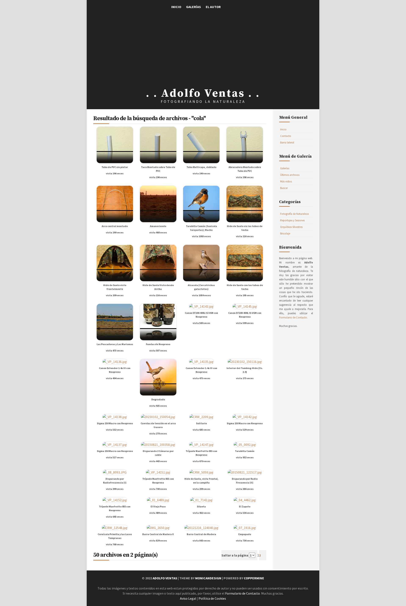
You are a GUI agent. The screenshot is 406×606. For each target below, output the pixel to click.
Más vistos (286, 181)
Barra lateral (287, 142)
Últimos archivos (289, 175)
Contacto (285, 136)
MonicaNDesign (208, 578)
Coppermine (254, 578)
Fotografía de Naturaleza (294, 214)
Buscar (284, 188)
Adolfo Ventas (165, 578)
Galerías (193, 7)
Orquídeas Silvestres (291, 227)
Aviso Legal (188, 598)
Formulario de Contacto (293, 317)
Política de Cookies (212, 598)
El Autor (213, 7)
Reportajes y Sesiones (292, 220)
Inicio (176, 7)
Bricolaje (285, 233)
